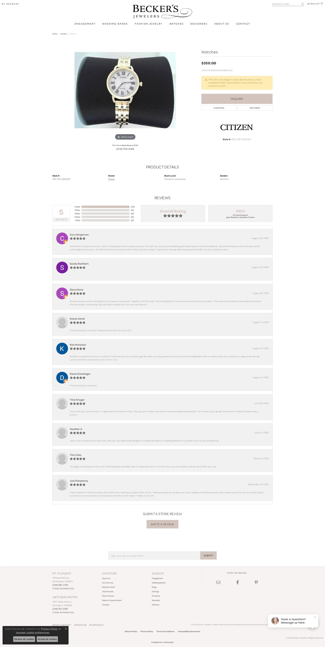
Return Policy (96, 624)
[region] (125, 90)
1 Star (77, 220)
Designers (199, 23)
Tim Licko (75, 455)
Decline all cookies (24, 639)
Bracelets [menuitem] (156, 600)
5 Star (77, 206)
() (133, 206)
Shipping (219, 107)
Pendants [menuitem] (156, 595)
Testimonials (107, 591)
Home (54, 33)
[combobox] (287, 4)
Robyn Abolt (77, 318)
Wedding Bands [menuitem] (159, 582)
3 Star (77, 213)
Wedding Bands (115, 23)
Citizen (111, 179)
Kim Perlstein (78, 345)
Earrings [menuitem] (155, 591)
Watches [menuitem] (155, 604)
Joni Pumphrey (79, 481)
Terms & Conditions (165, 631)
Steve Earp (76, 289)
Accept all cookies (47, 639)
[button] (10, 4)
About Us (221, 23)
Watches (176, 23)
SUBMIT (208, 555)
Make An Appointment (112, 600)
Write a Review (162, 524)
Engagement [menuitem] (157, 578)
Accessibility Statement (189, 631)
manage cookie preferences (32, 632)
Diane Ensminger (80, 374)
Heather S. (76, 429)
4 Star (77, 210)
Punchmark (168, 642)
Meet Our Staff (108, 587)
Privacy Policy (146, 631)
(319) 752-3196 (125, 149)
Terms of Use (80, 624)
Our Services (107, 582)
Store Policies (108, 595)
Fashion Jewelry (149, 23)
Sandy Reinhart (79, 263)
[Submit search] (302, 4)
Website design (234, 624)
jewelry (63, 33)
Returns (255, 107)
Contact (243, 23)
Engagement (85, 23)
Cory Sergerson (79, 234)
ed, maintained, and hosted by (251, 624)
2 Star (77, 216)
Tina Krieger (77, 399)
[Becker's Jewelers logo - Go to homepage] (162, 12)
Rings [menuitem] (154, 587)
